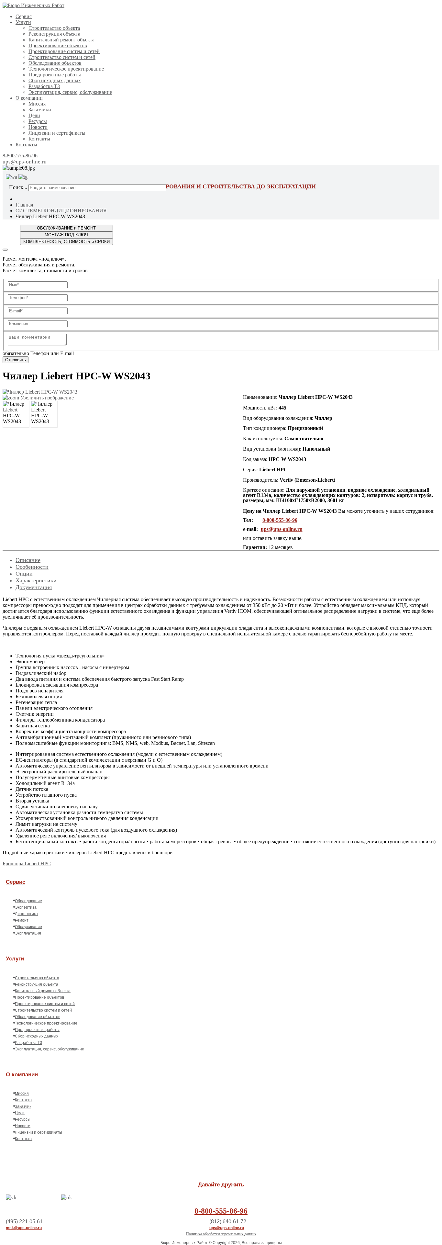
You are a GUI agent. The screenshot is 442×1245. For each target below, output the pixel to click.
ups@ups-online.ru (25, 162)
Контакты (39, 138)
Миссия (37, 104)
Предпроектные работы (54, 74)
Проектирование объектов (57, 45)
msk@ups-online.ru (24, 1228)
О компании (29, 98)
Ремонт (21, 920)
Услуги (23, 22)
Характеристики (36, 580)
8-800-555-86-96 (20, 155)
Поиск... (18, 187)
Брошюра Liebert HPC (27, 863)
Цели (34, 115)
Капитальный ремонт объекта (61, 39)
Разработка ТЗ (44, 86)
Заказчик (23, 1106)
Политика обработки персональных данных (221, 1234)
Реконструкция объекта (54, 34)
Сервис (24, 16)
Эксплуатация (28, 933)
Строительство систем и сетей (61, 57)
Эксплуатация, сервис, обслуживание (70, 92)
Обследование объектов (55, 63)
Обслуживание (28, 927)
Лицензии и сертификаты (56, 133)
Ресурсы (37, 121)
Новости (38, 127)
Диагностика (26, 914)
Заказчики (39, 109)
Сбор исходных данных (54, 80)
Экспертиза (26, 907)
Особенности (32, 567)
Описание (28, 560)
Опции (24, 573)
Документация (34, 587)
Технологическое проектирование (66, 69)
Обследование (28, 901)
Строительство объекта (54, 28)
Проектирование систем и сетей (64, 51)
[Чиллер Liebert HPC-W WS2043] (16, 414)
